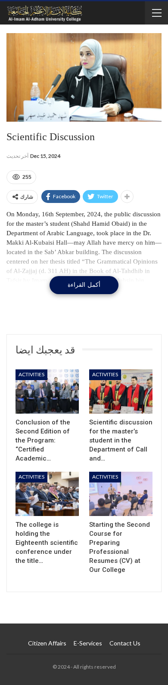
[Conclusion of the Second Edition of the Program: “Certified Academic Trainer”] (47, 391)
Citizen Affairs (47, 643)
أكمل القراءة (84, 285)
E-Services (88, 643)
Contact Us (124, 643)
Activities (31, 374)
